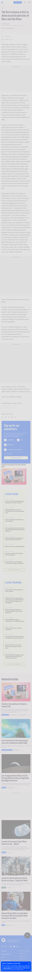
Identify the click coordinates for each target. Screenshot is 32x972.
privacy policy (7, 968)
